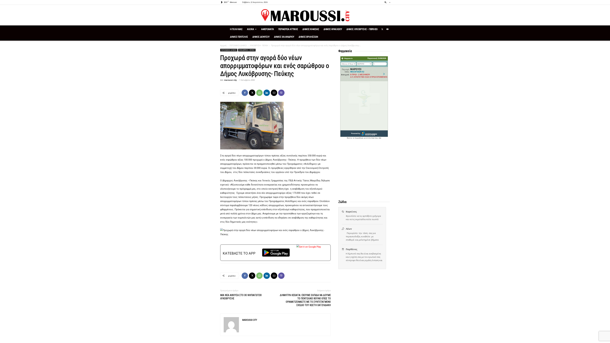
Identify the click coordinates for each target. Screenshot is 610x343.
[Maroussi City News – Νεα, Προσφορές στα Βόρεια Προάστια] (305, 15)
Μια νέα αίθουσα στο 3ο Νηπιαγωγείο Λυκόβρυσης (241, 297)
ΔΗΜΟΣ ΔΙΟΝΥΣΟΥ (261, 36)
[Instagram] (377, 29)
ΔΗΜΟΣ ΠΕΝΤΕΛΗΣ (239, 36)
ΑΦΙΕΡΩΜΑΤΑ (267, 29)
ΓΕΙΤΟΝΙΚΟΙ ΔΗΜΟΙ (238, 45)
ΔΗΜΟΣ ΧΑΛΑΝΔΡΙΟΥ (284, 36)
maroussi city (230, 80)
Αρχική (223, 45)
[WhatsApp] (259, 93)
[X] (382, 29)
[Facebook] (371, 29)
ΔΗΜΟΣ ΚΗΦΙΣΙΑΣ (310, 29)
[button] (386, 2)
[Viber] (281, 93)
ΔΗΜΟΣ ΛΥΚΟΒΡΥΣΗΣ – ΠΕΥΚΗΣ (361, 29)
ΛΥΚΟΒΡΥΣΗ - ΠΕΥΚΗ (259, 45)
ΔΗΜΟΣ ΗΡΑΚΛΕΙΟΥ (333, 29)
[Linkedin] (267, 93)
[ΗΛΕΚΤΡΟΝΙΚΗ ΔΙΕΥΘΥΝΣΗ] (274, 93)
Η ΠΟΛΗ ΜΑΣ (236, 29)
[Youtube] (387, 29)
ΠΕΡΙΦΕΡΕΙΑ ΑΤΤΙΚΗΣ (288, 29)
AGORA (250, 29)
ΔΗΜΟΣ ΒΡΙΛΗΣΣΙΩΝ (308, 36)
